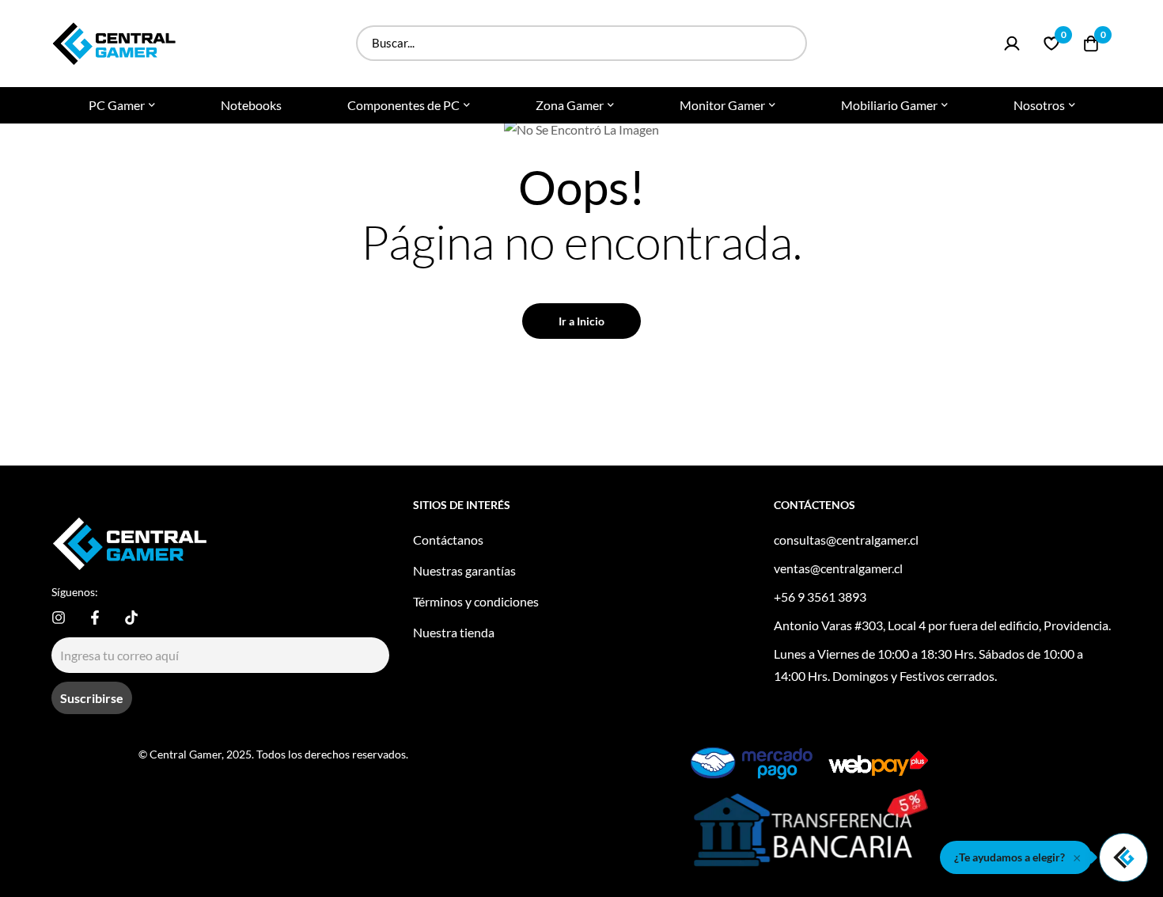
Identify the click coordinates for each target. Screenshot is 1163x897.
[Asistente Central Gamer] (1123, 857)
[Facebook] (95, 617)
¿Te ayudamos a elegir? (1009, 857)
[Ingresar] (1012, 43)
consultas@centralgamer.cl (846, 539)
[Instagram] (58, 617)
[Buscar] (789, 43)
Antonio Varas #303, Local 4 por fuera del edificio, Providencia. (942, 625)
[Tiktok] (131, 617)
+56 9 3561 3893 (820, 596)
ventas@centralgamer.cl (838, 568)
